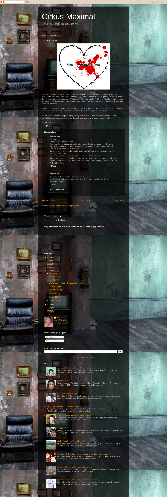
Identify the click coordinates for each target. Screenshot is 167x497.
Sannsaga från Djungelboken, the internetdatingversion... (78, 368)
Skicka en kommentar (55, 190)
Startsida (85, 200)
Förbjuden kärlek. (55, 286)
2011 (49, 264)
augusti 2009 (54, 277)
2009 (49, 271)
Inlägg (50, 337)
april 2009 (53, 280)
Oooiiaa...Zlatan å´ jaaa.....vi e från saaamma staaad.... (78, 480)
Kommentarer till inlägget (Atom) (67, 206)
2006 (49, 311)
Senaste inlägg (49, 200)
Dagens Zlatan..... (64, 381)
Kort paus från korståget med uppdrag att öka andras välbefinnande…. (83, 454)
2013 (49, 257)
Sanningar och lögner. (57, 290)
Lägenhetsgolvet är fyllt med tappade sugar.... (63, 406)
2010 (49, 267)
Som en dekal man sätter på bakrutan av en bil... (75, 467)
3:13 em (53, 166)
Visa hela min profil (61, 323)
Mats (58, 318)
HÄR (121, 101)
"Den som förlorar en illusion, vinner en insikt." (74, 415)
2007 (49, 308)
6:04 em (53, 185)
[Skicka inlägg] (47, 126)
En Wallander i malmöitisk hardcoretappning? (66, 283)
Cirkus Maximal (68, 16)
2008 (49, 304)
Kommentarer (52, 341)
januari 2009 (54, 300)
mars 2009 (53, 294)
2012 (49, 261)
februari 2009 (54, 297)
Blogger (92, 358)
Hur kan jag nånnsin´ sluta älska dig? (71, 441)
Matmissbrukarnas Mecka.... (68, 394)
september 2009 (55, 273)
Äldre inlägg (119, 200)
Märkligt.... (61, 428)
